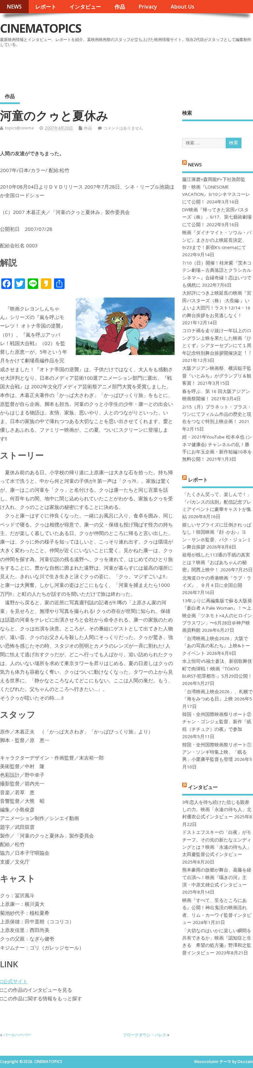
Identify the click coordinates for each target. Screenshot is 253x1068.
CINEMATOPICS (40, 28)
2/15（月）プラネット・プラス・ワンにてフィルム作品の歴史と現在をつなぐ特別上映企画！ (217, 414)
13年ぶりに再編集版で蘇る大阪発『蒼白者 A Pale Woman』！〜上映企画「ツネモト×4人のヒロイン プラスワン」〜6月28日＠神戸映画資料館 (217, 615)
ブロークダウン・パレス (144, 1035)
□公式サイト (14, 981)
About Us (182, 6)
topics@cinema (19, 128)
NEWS (14, 6)
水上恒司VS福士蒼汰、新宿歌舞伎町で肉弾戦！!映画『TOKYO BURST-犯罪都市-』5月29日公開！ (217, 668)
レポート (45, 6)
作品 (120, 6)
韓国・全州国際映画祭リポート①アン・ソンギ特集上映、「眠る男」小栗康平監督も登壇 (216, 752)
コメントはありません (123, 128)
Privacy (147, 6)
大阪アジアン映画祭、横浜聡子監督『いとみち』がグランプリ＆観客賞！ (216, 375)
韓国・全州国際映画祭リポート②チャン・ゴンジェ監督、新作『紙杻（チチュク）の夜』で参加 (216, 721)
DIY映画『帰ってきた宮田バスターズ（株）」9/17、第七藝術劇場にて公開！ (217, 217)
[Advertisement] (127, 67)
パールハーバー (17, 1035)
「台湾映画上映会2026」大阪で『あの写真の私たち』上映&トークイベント (216, 645)
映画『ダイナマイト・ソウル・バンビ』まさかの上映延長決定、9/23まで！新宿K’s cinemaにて (216, 240)
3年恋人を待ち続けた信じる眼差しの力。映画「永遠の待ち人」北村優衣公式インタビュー (216, 809)
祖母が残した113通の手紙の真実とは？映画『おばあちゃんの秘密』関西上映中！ (216, 562)
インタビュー (85, 6)
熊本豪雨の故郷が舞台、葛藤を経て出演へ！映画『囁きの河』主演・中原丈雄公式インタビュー (216, 877)
